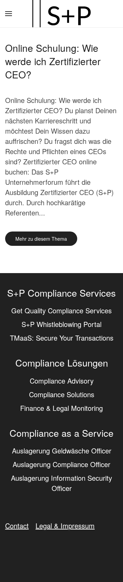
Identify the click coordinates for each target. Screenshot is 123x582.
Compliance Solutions (61, 394)
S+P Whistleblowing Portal (61, 324)
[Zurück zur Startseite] (61, 13)
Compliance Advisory (62, 381)
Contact (17, 526)
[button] (8, 13)
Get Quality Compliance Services (61, 310)
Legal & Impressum (65, 526)
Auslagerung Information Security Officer (61, 483)
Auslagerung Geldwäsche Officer (61, 451)
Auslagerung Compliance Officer (61, 464)
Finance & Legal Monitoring (61, 408)
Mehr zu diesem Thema (41, 238)
